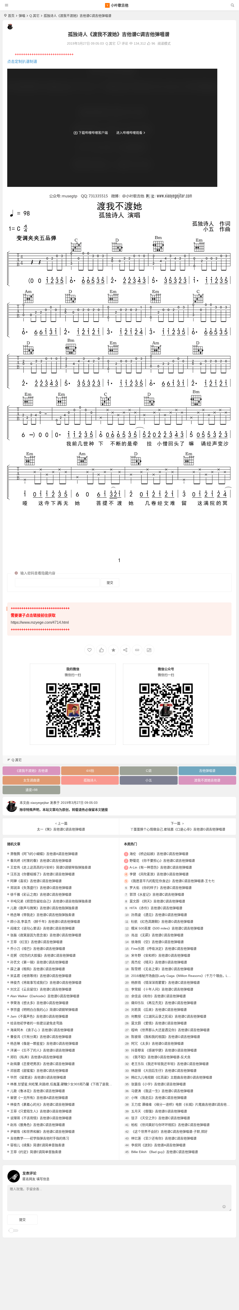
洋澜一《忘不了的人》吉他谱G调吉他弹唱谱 (42, 1050)
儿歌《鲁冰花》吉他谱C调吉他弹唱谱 (37, 1091)
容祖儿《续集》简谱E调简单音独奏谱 (37, 1145)
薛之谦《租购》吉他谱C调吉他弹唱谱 (37, 969)
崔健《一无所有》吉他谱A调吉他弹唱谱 (39, 1098)
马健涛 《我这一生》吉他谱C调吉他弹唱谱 (162, 1091)
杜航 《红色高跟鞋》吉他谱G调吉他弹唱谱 (162, 921)
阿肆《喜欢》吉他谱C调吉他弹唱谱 (36, 881)
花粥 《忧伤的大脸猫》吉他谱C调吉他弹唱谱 (43, 955)
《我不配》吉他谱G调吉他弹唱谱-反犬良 (160, 1057)
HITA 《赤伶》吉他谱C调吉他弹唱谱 (156, 908)
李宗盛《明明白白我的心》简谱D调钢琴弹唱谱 (44, 1009)
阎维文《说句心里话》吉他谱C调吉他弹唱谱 (42, 928)
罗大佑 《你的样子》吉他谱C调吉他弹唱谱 (161, 888)
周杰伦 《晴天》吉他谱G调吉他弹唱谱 (159, 962)
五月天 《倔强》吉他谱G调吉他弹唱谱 (159, 1111)
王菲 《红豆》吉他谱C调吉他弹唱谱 (36, 942)
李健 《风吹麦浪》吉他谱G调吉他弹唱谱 (159, 874)
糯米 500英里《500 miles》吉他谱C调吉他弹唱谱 (167, 928)
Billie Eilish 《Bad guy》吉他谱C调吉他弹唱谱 (164, 1152)
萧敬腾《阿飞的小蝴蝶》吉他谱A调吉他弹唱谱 (44, 854)
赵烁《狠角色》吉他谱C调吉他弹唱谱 (37, 1125)
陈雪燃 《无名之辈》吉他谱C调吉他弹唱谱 (162, 969)
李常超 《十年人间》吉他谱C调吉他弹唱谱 (162, 989)
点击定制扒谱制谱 (22, 62)
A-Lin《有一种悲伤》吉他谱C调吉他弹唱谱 (161, 867)
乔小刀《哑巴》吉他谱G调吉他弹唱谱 (37, 948)
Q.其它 (34, 16)
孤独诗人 (90, 780)
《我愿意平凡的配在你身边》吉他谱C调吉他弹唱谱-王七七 (172, 881)
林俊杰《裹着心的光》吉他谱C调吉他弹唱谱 (42, 1104)
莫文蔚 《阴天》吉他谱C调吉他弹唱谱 (157, 901)
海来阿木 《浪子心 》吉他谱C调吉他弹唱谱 (41, 1030)
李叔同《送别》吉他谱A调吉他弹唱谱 (158, 1145)
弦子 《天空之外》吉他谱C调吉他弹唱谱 (160, 1118)
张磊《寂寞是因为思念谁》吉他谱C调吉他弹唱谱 (45, 935)
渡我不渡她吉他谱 (207, 780)
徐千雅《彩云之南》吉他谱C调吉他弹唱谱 (40, 894)
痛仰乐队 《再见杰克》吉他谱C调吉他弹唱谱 (164, 1003)
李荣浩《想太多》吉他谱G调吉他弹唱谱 (39, 1003)
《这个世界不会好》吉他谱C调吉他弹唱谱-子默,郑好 (169, 1131)
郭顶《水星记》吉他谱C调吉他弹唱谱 (157, 894)
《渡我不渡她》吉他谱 (31, 770)
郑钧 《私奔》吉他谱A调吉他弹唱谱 (36, 1057)
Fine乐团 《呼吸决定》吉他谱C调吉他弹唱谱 (164, 948)
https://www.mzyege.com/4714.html (40, 622)
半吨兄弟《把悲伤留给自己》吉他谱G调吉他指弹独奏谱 (50, 901)
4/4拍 (90, 770)
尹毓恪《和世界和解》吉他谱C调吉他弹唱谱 (42, 1131)
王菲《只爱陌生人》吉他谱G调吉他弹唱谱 (41, 1111)
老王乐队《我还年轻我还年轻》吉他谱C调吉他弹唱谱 (170, 1064)
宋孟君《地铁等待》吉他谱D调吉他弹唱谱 (40, 976)
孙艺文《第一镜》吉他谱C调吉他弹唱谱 (39, 962)
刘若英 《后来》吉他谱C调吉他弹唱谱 (159, 1009)
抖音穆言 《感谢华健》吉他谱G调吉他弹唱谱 (164, 1050)
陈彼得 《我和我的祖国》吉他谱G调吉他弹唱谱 (165, 1037)
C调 (148, 770)
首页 (11, 16)
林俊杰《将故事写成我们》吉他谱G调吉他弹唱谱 (45, 982)
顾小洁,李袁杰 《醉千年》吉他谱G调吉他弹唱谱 (45, 921)
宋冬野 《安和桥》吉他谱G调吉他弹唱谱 (160, 955)
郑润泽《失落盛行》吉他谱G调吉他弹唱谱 (41, 888)
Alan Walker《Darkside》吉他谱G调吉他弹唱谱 (44, 996)
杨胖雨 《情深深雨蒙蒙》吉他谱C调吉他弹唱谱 (165, 982)
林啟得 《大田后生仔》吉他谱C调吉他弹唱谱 (164, 1070)
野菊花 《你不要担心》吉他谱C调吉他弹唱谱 (162, 860)
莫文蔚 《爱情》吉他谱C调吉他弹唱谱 (159, 1023)
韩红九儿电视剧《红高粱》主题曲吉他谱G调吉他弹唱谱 (171, 1077)
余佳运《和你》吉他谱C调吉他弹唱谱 (158, 996)
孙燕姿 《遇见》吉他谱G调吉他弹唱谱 (159, 915)
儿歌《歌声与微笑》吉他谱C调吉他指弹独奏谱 (44, 908)
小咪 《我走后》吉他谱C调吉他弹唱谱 (159, 1098)
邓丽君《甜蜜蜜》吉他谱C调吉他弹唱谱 (39, 1070)
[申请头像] (226, 1174)
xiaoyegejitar (39, 803)
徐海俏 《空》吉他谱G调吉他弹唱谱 (157, 942)
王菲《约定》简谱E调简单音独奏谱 (35, 1152)
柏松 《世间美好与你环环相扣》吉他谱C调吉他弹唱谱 (170, 1125)
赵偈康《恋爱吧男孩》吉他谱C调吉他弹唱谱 (42, 1064)
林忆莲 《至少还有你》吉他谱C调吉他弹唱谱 (164, 1138)
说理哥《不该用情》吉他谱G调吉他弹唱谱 (41, 1118)
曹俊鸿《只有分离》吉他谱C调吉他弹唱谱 (40, 1037)
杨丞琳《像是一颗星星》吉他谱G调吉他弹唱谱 (44, 1043)
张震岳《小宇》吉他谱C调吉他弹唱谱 (158, 1084)
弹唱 (22, 16)
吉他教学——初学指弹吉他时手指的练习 (39, 1138)
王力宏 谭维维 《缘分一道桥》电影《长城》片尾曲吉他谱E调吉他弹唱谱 (183, 1104)
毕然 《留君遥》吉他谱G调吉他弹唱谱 (38, 1077)
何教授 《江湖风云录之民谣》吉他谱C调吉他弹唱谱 (168, 1016)
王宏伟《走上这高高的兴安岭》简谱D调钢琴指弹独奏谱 (50, 867)
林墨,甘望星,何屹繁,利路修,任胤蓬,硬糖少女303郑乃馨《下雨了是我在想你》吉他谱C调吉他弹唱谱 (82, 1084)
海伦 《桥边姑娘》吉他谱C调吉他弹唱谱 (159, 854)
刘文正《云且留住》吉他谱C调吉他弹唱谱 (40, 989)
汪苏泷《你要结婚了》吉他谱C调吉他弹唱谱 (42, 874)
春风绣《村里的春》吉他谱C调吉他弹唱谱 (40, 860)
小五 (148, 780)
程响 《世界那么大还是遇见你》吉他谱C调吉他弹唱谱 (170, 1030)
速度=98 (31, 790)
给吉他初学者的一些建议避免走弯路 (36, 1023)
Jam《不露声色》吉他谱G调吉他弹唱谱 (39, 1016)
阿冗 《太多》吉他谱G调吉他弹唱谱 (157, 1043)
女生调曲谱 (31, 780)
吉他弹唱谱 (207, 770)
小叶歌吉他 (119, 5)
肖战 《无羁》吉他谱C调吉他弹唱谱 (157, 935)
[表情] (224, 1207)
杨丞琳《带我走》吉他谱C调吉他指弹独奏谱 (42, 915)
